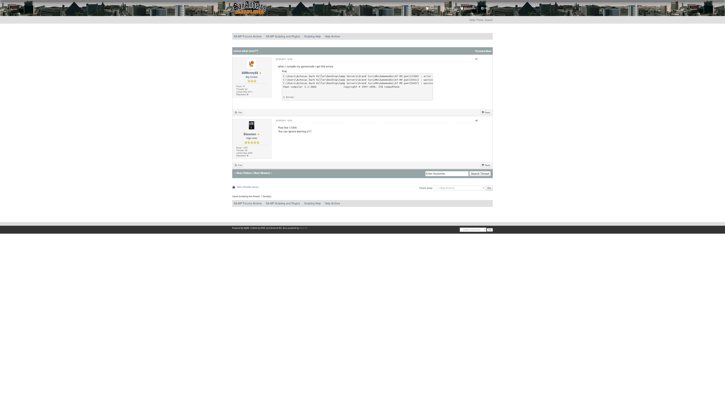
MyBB (246, 228)
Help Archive (332, 36)
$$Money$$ (250, 72)
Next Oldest (244, 173)
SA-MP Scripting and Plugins (283, 36)
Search (450, 8)
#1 (476, 59)
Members (469, 8)
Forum (433, 8)
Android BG (276, 228)
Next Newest (262, 173)
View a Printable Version (248, 186)
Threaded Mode (483, 51)
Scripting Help (312, 36)
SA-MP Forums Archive (248, 36)
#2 (476, 120)
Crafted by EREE (257, 228)
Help (487, 8)
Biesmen (250, 134)
